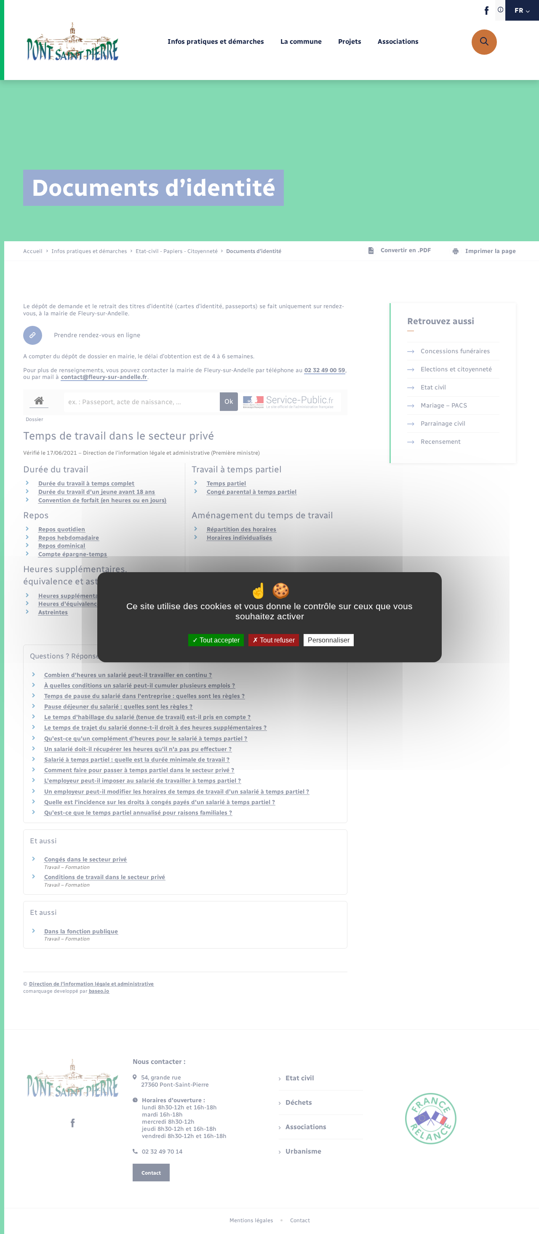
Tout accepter (219, 639)
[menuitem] (216, 42)
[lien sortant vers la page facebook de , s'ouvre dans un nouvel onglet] (486, 12)
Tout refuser (276, 639)
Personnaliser (329, 639)
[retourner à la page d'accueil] (72, 42)
